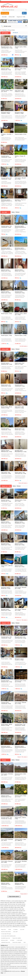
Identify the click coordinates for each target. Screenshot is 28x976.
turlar (25, 942)
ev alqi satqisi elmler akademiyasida (8, 935)
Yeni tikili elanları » (24, 346)
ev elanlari (16, 929)
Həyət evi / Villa (21, 16)
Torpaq (4, 760)
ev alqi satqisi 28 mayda (6, 933)
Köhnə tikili (12, 16)
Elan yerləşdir (4, 13)
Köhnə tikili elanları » (23, 483)
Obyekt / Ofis (6, 623)
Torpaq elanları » (24, 893)
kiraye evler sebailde (17, 938)
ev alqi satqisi (19, 940)
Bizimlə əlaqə (24, 1)
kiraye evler (3, 929)
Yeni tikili (4, 16)
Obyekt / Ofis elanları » (22, 756)
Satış (13, 212)
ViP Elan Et (15, 32)
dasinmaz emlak (4, 940)
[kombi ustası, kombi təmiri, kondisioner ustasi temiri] (14, 0)
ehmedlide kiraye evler (5, 938)
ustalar (9, 929)
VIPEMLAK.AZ (4, 945)
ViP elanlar (5, 33)
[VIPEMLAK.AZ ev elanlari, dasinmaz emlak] (9, 5)
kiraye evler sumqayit (17, 942)
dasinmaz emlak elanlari (6, 931)
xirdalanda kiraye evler (5, 942)
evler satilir (15, 931)
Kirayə (17, 212)
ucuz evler (22, 929)
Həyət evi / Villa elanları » (22, 620)
